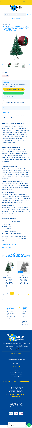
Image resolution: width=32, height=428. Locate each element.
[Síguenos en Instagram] (16, 349)
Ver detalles (24, 293)
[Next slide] (29, 65)
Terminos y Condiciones (16, 376)
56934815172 (16, 363)
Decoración (20, 18)
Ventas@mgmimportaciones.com (16, 359)
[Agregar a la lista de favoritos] (13, 267)
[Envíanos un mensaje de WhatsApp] (29, 425)
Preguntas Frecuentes (16, 374)
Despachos (16, 370)
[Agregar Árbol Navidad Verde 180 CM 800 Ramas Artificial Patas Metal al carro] (12, 293)
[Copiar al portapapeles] (10, 247)
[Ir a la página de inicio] (16, 7)
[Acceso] (28, 14)
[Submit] (24, 14)
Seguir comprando (8, 96)
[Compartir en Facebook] (3, 247)
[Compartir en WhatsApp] (6, 247)
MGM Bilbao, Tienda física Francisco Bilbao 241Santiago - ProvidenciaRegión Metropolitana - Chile (16, 389)
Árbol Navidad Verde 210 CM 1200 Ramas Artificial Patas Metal (23, 280)
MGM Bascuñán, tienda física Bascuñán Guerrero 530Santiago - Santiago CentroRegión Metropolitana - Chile (16, 404)
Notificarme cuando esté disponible (15, 89)
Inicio (8, 18)
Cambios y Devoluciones (16, 372)
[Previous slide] (3, 65)
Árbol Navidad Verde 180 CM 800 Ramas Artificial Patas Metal (8, 280)
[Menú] (2, 14)
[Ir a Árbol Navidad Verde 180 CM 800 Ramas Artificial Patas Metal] (8, 267)
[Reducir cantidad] (4, 293)
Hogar (13, 18)
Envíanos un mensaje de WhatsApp (14, 93)
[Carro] (30, 14)
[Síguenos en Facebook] (19, 349)
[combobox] (15, 14)
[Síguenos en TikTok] (21, 349)
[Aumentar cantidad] (7, 293)
